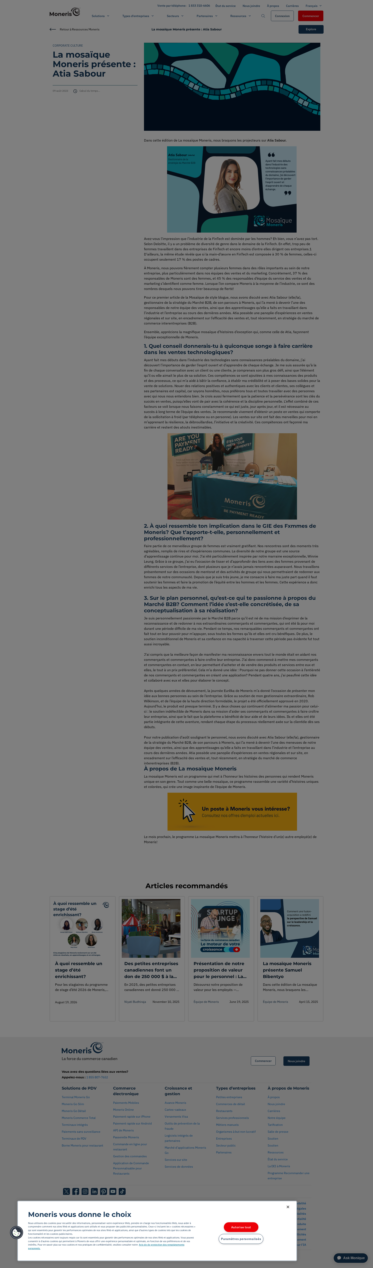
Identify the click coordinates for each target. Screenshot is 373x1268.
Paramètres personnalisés (241, 1239)
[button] (17, 1233)
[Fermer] (288, 1207)
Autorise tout (241, 1227)
